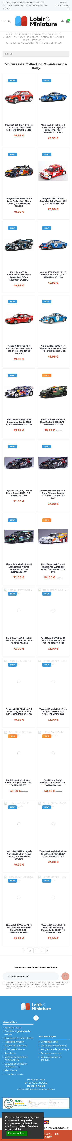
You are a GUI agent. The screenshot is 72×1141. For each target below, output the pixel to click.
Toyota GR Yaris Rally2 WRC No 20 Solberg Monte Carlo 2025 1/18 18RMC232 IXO (53, 929)
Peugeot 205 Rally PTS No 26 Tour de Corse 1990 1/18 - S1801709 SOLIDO (19, 127)
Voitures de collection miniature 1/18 (16, 1058)
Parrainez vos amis (50, 1053)
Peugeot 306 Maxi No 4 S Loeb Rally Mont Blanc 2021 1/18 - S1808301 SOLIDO (19, 202)
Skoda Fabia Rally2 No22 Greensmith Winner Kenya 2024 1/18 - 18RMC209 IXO (19, 568)
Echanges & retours (15, 1049)
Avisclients (10, 1053)
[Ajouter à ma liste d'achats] (15, 118)
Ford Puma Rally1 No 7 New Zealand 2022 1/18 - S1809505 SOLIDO (53, 422)
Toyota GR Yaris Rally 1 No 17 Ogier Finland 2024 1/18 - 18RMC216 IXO (53, 711)
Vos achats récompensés (54, 1045)
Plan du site (11, 1070)
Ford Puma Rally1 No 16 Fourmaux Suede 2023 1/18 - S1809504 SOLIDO (19, 422)
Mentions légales (13, 1027)
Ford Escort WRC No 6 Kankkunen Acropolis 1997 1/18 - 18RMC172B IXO (53, 568)
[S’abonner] (65, 976)
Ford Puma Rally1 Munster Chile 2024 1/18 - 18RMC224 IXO (53, 783)
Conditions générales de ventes (17, 1033)
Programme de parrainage (55, 1049)
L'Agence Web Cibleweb (55, 1128)
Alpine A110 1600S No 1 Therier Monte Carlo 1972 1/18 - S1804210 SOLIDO (53, 348)
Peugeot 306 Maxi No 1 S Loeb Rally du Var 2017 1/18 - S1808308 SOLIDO (19, 711)
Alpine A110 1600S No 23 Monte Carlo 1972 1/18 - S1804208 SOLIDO (53, 275)
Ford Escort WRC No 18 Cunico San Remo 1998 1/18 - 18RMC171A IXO (53, 640)
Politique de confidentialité (19, 1038)
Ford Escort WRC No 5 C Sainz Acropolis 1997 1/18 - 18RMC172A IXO (19, 640)
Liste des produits (14, 1074)
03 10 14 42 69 (26, 2)
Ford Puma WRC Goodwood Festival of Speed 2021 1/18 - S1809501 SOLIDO (19, 276)
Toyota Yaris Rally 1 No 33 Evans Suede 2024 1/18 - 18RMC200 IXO (19, 493)
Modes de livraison (14, 1041)
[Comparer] (19, 118)
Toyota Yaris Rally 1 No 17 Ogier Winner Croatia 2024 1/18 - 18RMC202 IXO (53, 494)
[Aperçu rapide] (23, 118)
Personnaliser (17, 1133)
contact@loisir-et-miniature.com (36, 1089)
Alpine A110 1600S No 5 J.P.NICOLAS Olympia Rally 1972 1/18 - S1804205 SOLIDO (53, 129)
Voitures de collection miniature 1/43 (16, 1065)
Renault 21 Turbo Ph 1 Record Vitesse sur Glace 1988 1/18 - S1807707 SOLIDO (19, 350)
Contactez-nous (9, 2)
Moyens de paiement (16, 1045)
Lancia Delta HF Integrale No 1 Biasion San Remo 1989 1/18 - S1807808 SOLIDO (19, 855)
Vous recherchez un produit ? (51, 1058)
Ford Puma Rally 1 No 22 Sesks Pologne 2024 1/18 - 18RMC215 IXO (19, 783)
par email (7, 8)
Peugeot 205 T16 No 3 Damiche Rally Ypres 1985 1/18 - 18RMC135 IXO (53, 201)
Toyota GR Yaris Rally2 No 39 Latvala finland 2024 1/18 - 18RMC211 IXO (53, 854)
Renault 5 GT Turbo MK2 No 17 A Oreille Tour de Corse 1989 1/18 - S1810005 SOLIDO (19, 929)
